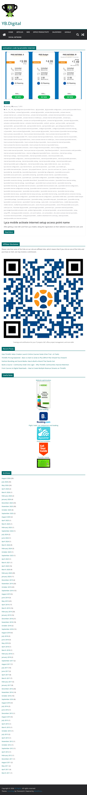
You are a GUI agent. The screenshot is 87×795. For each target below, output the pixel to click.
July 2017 (5, 668)
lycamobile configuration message (58, 177)
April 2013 (5, 738)
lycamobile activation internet (12, 177)
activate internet (65, 112)
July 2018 (5, 636)
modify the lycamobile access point (24, 205)
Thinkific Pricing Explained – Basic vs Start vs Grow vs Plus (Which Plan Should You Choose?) (34, 358)
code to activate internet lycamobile (27, 128)
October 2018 (6, 626)
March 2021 (6, 562)
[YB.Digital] (4, 34)
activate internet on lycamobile (13, 118)
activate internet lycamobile (39, 115)
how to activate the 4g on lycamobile (35, 142)
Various (7, 102)
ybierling (8, 106)
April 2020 (5, 566)
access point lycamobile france (72, 109)
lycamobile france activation (46, 180)
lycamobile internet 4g (10, 186)
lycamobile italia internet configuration (40, 196)
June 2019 (5, 598)
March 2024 (6, 545)
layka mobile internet (51, 164)
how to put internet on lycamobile (34, 150)
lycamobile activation (61, 175)
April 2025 (5, 520)
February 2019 (7, 612)
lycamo (64, 169)
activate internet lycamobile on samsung (60, 115)
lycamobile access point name (13, 175)
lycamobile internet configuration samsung (16, 188)
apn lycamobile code (20, 126)
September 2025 (7, 513)
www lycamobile (63, 215)
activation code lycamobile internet (14, 123)
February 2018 (7, 654)
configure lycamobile (45, 128)
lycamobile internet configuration (68, 186)
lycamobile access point (62, 172)
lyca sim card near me (54, 169)
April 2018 (5, 647)
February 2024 (7, 548)
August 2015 (6, 717)
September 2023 (7, 555)
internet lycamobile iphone (49, 158)
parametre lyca (49, 207)
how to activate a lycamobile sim (13, 134)
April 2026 (5, 489)
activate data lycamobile (52, 112)
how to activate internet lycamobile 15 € (15, 137)
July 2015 (5, 720)
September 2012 (7, 748)
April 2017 (5, 675)
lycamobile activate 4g (29, 175)
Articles (19, 32)
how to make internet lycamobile (13, 150)
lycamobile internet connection (39, 188)
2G (6, 109)
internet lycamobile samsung (12, 161)
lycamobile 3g (8, 172)
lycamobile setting (37, 199)
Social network (14, 37)
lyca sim (44, 169)
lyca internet (65, 164)
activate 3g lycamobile (22, 112)
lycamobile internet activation (27, 186)
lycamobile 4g (17, 172)
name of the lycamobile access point (67, 205)
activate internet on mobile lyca (32, 118)
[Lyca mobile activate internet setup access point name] (43, 75)
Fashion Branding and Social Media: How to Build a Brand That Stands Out (28, 361)
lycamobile (71, 169)
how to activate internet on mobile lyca (43, 139)
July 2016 (5, 706)
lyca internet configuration (11, 167)
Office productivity (41, 32)
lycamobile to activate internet (13, 202)
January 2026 (6, 499)
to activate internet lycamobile (13, 215)
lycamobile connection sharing (13, 180)
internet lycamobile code (55, 156)
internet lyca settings (10, 156)
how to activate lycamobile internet (65, 139)
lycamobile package (10, 199)
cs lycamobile (8, 131)
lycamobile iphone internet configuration (16, 196)
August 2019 (6, 594)
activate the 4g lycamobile (55, 120)
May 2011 (5, 766)
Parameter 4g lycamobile (20, 207)
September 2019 (7, 591)
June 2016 (5, 710)
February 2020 (7, 573)
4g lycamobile (40, 109)
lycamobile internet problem (31, 191)
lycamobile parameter (23, 199)
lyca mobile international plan (12, 169)
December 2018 (7, 619)
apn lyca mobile (60, 123)
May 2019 (5, 601)
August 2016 (6, 703)
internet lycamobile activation (38, 156)
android (46, 123)
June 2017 (5, 671)
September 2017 (7, 661)
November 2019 (7, 584)
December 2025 (7, 503)
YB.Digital (11, 23)
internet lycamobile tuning (35, 164)
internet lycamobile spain (63, 161)
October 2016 (6, 696)
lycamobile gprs (30, 183)
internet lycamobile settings (47, 161)
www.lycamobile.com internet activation (15, 218)
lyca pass (25, 169)
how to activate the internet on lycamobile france (44, 145)
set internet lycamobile (49, 210)
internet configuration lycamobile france (38, 153)
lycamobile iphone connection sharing (69, 194)
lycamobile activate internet (45, 175)
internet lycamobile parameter (67, 158)
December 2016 (7, 689)
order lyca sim (8, 207)
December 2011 (7, 759)
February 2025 (7, 527)
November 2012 (7, 741)
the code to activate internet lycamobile (65, 213)
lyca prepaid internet (35, 169)
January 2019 (6, 615)
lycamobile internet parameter (13, 191)
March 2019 (6, 608)
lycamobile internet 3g (64, 183)
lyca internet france (26, 167)
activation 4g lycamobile (71, 120)
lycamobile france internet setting (66, 180)
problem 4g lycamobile (35, 210)
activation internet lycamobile (34, 123)
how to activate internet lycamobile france (40, 137)
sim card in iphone (35, 213)
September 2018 (7, 629)
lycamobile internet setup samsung (30, 194)
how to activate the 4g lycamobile (13, 142)
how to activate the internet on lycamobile (16, 145)
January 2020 (6, 577)
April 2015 (5, 724)
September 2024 (7, 531)
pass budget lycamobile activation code (15, 210)
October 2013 (6, 731)
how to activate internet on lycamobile (65, 137)
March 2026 (6, 492)
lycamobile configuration (39, 177)
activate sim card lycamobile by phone (35, 120)
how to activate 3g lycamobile (21, 131)
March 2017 (6, 678)
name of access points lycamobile (46, 205)
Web (28, 32)
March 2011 (6, 773)
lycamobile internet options (58, 188)
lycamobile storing (73, 199)
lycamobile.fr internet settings (31, 202)
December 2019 (7, 580)
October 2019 (6, 587)
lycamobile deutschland (30, 180)
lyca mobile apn (61, 167)
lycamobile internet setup (11, 194)
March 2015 (6, 727)
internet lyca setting (66, 153)
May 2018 (5, 643)
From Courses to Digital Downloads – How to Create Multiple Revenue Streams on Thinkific (34, 368)
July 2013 (5, 734)
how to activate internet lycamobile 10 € (57, 134)
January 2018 (6, 657)
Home (10, 32)
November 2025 (7, 506)
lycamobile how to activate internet (46, 183)
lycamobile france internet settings (14, 183)
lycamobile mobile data (59, 196)
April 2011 (5, 769)
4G (12, 109)
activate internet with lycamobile (52, 118)
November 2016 (7, 692)
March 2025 (6, 524)
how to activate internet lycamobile (34, 134)
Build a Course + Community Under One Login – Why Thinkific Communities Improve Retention (35, 365)
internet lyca (55, 153)
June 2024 (5, 538)
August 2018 (6, 633)
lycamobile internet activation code (47, 186)
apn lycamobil (70, 123)
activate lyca (66, 118)
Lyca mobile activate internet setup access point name (37, 222)
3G (9, 109)
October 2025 (6, 510)
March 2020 (6, 570)
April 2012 (5, 752)
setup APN (7, 213)
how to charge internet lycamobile (40, 147)
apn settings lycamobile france (65, 126)
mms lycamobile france (56, 202)
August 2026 (6, 478)
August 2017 (6, 664)
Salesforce (56, 32)
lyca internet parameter (40, 167)
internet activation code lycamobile (70, 150)
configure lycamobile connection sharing (64, 128)
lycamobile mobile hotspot (75, 196)
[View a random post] (82, 34)
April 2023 (5, 559)
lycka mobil (45, 202)
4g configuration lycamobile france (24, 109)
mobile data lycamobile (71, 202)
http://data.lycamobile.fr (52, 150)
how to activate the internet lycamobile (58, 142)
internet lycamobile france (32, 158)
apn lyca (52, 123)
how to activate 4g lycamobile (40, 131)
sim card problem (47, 213)
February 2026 (7, 496)
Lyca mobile (51, 167)
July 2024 (5, 534)
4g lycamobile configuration (53, 109)
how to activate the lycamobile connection (16, 147)
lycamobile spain (62, 199)
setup (75, 210)
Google (68, 32)
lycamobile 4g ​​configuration (46, 172)
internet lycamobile (23, 156)
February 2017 (7, 682)
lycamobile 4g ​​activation (29, 172)
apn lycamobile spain (48, 126)
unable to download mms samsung (47, 215)
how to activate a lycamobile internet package (63, 131)
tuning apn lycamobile (29, 215)
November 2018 (7, 622)
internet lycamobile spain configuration (15, 164)
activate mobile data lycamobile (13, 120)
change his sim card (10, 128)
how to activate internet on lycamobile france (17, 139)
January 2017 (6, 685)
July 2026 (5, 482)
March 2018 (6, 650)
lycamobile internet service (49, 191)
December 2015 (7, 713)
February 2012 (7, 755)
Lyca (59, 164)
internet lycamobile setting (30, 161)
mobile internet (8, 205)
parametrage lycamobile (36, 207)
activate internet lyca (24, 115)
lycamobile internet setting (66, 191)
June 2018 (5, 640)
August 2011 (6, 762)
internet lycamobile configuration (13, 158)
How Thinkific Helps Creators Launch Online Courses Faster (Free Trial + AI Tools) (30, 354)
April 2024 (5, 541)
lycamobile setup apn (50, 199)
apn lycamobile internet (34, 126)
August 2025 (6, 517)
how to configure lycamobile (59, 147)
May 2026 (5, 485)
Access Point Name (9, 112)
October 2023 (6, 552)
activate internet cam (10, 115)
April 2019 (5, 605)
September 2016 (7, 699)
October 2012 (6, 745)
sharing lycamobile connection (20, 213)
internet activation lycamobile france (14, 153)
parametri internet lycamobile (64, 207)
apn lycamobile (8, 126)
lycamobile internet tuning (49, 194)
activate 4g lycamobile (37, 112)
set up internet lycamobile (65, 210)
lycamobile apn (26, 177)
